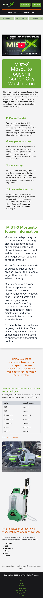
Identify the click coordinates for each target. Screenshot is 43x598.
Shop (21, 583)
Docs (34, 12)
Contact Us (25, 5)
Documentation (21, 588)
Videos (26, 12)
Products (17, 12)
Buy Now (37, 5)
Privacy (21, 595)
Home (10, 12)
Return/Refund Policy (21, 590)
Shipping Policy (21, 593)
